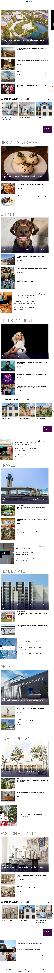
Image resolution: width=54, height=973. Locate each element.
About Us (2, 968)
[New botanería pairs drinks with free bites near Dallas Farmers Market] (8, 64)
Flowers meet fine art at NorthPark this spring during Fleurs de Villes (25, 449)
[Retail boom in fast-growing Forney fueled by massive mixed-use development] (8, 629)
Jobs (38, 968)
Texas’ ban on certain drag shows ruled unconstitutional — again (23, 356)
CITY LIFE (9, 214)
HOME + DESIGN (15, 738)
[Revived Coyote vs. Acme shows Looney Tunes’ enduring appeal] (8, 76)
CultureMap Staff (5, 43)
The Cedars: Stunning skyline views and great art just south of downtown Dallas (26, 547)
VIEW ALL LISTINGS (47, 129)
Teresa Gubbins (19, 188)
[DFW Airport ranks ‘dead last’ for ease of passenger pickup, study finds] (25, 486)
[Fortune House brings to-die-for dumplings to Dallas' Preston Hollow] (25, 164)
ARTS (5, 666)
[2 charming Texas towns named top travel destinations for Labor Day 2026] (8, 52)
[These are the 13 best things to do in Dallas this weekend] (8, 378)
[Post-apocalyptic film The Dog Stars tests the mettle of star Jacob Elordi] (8, 366)
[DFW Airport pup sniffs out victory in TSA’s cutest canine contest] (25, 235)
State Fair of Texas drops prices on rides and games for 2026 (31, 642)
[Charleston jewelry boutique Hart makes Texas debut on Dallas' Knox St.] (25, 855)
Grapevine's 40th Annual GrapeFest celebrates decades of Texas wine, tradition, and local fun (31, 387)
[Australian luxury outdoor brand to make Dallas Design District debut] (25, 759)
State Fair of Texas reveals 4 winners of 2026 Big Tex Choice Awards (31, 654)
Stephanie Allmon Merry (21, 89)
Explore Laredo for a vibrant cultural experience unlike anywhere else (30, 945)
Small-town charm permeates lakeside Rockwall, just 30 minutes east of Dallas (30, 957)
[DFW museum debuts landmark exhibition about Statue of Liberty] (8, 712)
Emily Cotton (19, 796)
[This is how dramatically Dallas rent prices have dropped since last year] (25, 592)
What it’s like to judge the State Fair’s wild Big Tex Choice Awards (30, 648)
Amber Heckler (19, 52)
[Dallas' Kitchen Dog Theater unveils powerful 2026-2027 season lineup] (25, 688)
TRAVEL (8, 465)
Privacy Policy (51, 968)
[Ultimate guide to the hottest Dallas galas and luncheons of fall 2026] (8, 88)
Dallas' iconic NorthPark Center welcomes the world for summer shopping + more (25, 443)
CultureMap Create (20, 390)
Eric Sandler (19, 523)
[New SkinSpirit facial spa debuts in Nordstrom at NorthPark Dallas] (8, 879)
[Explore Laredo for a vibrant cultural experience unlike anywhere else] (8, 534)
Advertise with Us (32, 969)
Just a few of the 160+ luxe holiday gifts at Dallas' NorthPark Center (24, 455)
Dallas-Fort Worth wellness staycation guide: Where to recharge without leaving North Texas (24, 302)
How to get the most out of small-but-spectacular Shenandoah (29, 951)
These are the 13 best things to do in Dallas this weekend (31, 374)
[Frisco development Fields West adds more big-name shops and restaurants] (8, 891)
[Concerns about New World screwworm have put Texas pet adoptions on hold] (8, 272)
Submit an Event (17, 969)
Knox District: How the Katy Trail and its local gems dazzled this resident (25, 559)
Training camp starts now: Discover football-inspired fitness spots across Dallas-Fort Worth (32, 280)
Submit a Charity (24, 969)
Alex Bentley (19, 76)
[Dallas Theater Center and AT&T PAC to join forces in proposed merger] (8, 724)
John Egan (4, 251)
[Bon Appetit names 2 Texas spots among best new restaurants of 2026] (8, 523)
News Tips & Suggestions (8, 969)
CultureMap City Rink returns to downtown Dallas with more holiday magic (30, 815)
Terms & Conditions (44, 969)
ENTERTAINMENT (17, 320)
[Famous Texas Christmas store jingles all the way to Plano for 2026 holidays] (8, 783)
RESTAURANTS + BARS (21, 142)
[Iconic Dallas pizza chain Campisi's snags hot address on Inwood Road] (8, 188)
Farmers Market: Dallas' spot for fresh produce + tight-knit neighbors (24, 553)
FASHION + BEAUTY (18, 833)
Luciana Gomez (19, 64)
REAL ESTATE (13, 571)
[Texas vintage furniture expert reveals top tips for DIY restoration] (8, 796)
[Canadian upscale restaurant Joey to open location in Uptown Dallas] (8, 200)
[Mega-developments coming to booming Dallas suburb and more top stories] (25, 28)
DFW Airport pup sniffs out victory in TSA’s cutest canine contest (23, 250)
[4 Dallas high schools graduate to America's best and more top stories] (8, 259)
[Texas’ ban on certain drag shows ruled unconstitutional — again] (25, 342)
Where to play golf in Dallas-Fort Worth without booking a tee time (24, 308)
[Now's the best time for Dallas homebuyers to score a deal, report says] (8, 616)
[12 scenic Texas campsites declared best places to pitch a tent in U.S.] (8, 510)
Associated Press (20, 272)
